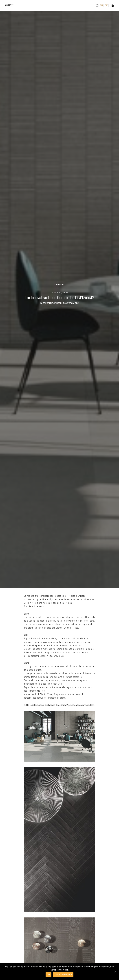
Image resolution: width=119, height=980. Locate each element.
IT (97, 5)
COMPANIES (60, 284)
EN (101, 5)
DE (106, 5)
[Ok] (115, 971)
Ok (48, 974)
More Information (63, 974)
